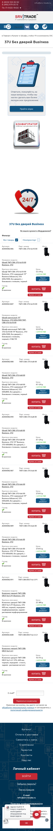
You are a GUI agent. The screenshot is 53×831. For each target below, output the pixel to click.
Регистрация (26, 790)
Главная (6, 35)
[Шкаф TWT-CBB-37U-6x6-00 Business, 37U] (46, 532)
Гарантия (26, 750)
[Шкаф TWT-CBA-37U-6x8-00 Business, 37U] (46, 368)
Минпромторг (29, 240)
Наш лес (26, 760)
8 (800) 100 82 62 (10, 2)
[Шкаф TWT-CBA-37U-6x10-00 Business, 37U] (46, 255)
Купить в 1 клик (35, 295)
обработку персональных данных (18, 707)
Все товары (8, 240)
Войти (26, 776)
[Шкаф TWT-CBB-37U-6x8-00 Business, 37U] (46, 423)
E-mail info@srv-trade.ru (26, 796)
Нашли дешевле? (43, 279)
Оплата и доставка (26, 735)
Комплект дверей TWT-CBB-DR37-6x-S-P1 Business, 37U (14, 594)
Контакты (26, 755)
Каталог (15, 35)
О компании (26, 745)
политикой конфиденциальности (26, 710)
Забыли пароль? (26, 784)
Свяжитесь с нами (26, 740)
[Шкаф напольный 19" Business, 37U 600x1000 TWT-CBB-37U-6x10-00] (46, 311)
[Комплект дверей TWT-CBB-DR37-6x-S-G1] (46, 641)
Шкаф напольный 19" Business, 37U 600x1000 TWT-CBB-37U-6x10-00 (14, 320)
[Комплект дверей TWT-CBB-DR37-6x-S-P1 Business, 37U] (46, 586)
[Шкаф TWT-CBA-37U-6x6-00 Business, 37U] (46, 477)
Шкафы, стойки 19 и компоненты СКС (37, 35)
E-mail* (11, 693)
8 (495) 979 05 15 (10, 5)
